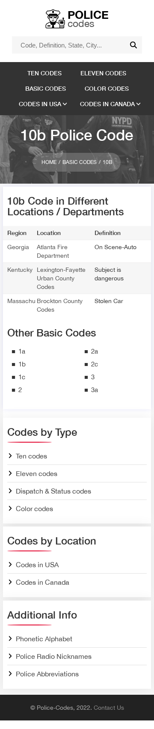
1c (21, 377)
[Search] (133, 45)
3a (94, 389)
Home (48, 162)
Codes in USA (40, 103)
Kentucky (20, 269)
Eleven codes (103, 73)
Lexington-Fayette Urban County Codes (61, 278)
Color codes (107, 88)
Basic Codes (79, 162)
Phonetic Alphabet (44, 639)
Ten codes (44, 73)
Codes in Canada (107, 103)
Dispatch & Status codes (53, 491)
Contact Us (109, 707)
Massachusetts (27, 301)
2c (94, 364)
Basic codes (45, 88)
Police (88, 18)
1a (21, 351)
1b (22, 364)
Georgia (18, 247)
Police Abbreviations (47, 674)
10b (107, 162)
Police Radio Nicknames (54, 656)
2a (94, 351)
